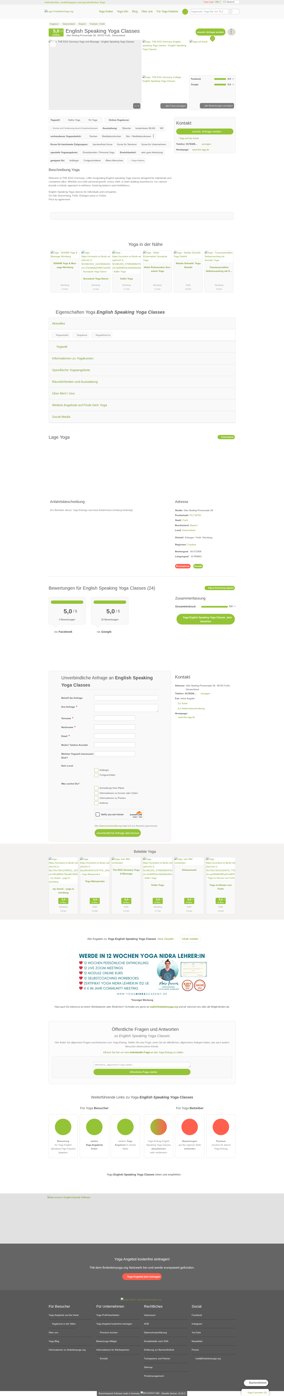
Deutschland (188, 530)
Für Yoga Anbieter (167, 11)
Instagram (197, 1323)
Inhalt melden (190, 938)
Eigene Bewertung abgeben (221, 588)
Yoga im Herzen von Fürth (221, 887)
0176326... (191, 144)
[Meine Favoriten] (185, 11)
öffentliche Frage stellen (143, 1072)
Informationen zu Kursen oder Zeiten (119, 793)
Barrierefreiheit (257, 1382)
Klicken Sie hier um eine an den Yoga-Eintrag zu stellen (143, 1052)
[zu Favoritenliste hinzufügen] (53, 44)
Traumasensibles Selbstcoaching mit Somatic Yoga (219, 270)
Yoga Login (208, 2)
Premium (229, 247)
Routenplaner (227, 437)
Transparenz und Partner (157, 1358)
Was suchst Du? (70, 783)
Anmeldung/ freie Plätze (111, 788)
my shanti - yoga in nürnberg (63, 890)
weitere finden (94, 1145)
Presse (195, 1349)
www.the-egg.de (200, 149)
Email (64, 736)
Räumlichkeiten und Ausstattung (75, 381)
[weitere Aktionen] (231, 32)
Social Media (61, 416)
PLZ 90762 (195, 515)
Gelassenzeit (189, 870)
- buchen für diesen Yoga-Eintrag (221, 1145)
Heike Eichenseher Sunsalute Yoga (157, 269)
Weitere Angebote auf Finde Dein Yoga (79, 405)
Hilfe (217, 2)
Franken (192, 544)
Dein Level (67, 765)
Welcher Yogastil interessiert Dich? (77, 756)
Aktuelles (58, 323)
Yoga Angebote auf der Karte (64, 1315)
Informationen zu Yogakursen (73, 358)
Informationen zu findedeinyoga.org (67, 1349)
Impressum (150, 1315)
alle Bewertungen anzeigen (218, 105)
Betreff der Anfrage (72, 698)
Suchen (236, 11)
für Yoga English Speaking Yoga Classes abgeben (63, 1147)
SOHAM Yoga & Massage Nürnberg (65, 265)
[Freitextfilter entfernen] (230, 11)
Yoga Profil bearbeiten (107, 1315)
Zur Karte (183, 703)
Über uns (147, 11)
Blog (135, 11)
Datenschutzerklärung (110, 825)
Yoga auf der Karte (189, 138)
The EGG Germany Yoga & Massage (126, 872)
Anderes (103, 803)
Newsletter (197, 1341)
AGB (146, 1323)
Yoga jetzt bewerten (207, 619)
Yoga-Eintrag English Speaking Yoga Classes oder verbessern (158, 1147)
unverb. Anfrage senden (210, 32)
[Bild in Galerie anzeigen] (165, 57)
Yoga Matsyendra (95, 881)
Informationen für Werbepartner (112, 1349)
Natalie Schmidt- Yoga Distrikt (188, 265)
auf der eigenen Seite (189, 1145)
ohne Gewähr (165, 938)
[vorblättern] (133, 75)
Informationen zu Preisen (113, 798)
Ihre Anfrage (68, 706)
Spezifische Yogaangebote (71, 370)
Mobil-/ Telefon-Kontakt (74, 745)
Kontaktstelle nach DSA (156, 1341)
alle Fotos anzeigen (175, 105)
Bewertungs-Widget (106, 1341)
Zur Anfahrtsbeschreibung (191, 708)
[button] (95, 75)
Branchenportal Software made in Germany (118, 1393)
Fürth (185, 520)
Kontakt (198, 566)
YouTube (196, 1332)
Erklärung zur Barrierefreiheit (159, 1349)
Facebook (197, 1315)
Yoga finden (106, 11)
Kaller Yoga (126, 278)
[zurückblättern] (57, 75)
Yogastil (61, 346)
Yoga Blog (54, 1341)
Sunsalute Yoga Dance (95, 278)
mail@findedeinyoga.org (208, 1358)
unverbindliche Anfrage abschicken (117, 833)
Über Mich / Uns (63, 393)
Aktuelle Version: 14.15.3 (173, 1393)
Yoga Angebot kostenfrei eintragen (114, 1323)
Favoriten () (257, 1392)
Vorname (66, 718)
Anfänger (104, 770)
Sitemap (148, 1367)
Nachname (67, 727)
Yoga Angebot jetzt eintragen (143, 1276)
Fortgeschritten (107, 775)
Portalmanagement (154, 1376)
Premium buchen (108, 1332)
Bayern (194, 525)
